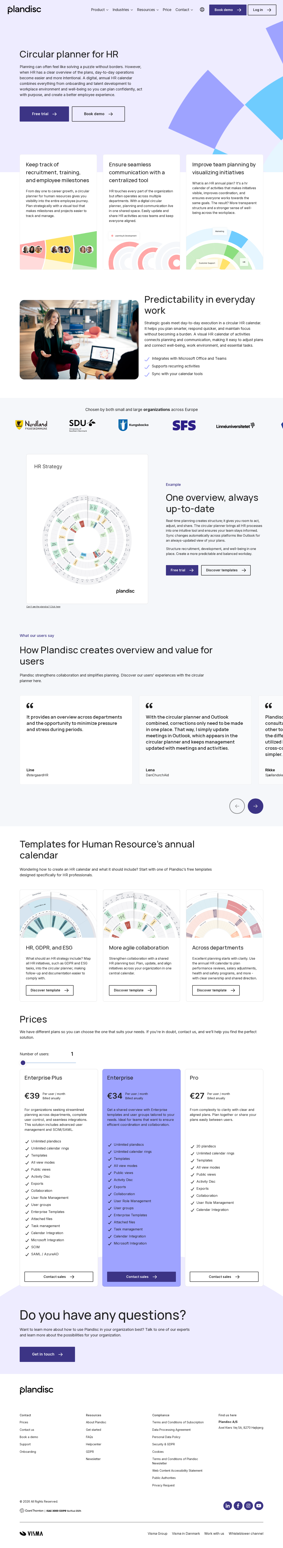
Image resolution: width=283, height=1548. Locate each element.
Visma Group (157, 1534)
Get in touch (43, 1354)
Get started (93, 1429)
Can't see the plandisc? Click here (43, 606)
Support (25, 1444)
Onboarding (28, 1451)
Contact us (27, 1429)
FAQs (89, 1437)
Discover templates (222, 570)
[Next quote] (255, 806)
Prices (24, 1422)
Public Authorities (164, 1478)
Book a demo (29, 1437)
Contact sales (55, 1277)
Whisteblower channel (246, 1534)
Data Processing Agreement (171, 1429)
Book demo (224, 10)
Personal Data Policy (166, 1437)
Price (167, 9)
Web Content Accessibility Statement (177, 1470)
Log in (258, 10)
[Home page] (24, 10)
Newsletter (93, 1459)
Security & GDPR (163, 1444)
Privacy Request (163, 1485)
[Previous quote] (237, 806)
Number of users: (34, 1054)
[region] (141, 740)
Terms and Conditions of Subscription (178, 1422)
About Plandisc (96, 1422)
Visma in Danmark (186, 1534)
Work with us (214, 1534)
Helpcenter (93, 1444)
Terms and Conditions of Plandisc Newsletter (175, 1461)
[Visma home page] (31, 1533)
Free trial (40, 114)
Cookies (158, 1451)
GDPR (90, 1451)
